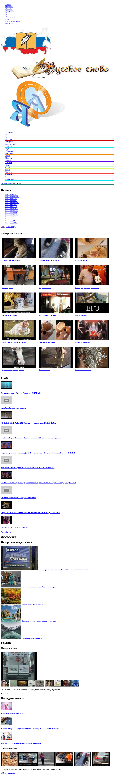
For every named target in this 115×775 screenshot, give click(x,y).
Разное (8, 160)
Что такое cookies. (12, 203)
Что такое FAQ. (11, 213)
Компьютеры (10, 144)
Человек (8, 177)
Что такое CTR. (11, 207)
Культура (8, 146)
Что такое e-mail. (11, 209)
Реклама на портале (12, 21)
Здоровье (8, 139)
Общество (9, 151)
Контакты (9, 23)
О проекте (9, 7)
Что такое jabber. (11, 223)
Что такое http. (10, 217)
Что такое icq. (10, 219)
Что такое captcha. (12, 197)
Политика (9, 153)
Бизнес (8, 134)
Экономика (9, 179)
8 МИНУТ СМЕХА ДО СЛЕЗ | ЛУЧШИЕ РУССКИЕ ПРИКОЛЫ (27, 468)
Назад (3, 227)
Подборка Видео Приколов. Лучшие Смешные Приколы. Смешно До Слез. (31, 438)
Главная (8, 5)
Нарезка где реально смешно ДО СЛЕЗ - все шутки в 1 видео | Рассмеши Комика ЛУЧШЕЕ (38, 453)
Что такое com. (11, 201)
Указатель (9, 132)
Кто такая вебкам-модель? (12, 714)
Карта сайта (5, 693)
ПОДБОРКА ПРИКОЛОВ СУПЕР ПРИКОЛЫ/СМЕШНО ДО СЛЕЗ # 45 (30, 513)
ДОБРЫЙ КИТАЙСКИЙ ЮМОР (14, 528)
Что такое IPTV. (11, 221)
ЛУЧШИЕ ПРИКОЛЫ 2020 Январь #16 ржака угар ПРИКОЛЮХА (28, 423)
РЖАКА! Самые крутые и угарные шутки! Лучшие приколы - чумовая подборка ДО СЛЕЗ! (38, 483)
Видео (7, 19)
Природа (8, 158)
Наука (7, 149)
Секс (7, 165)
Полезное (9, 13)
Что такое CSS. (11, 205)
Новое (7, 15)
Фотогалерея (10, 17)
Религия (8, 163)
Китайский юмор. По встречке (13, 408)
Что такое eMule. (11, 211)
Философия (9, 174)
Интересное (9, 11)
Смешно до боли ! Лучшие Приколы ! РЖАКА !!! (21, 393)
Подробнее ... (6, 532)
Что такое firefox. (11, 215)
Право (7, 156)
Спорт (7, 170)
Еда (6, 137)
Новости (8, 9)
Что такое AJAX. (11, 195)
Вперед (12, 227)
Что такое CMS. (11, 199)
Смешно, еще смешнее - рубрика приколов (18, 498)
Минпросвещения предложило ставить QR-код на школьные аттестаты (30, 729)
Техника (8, 172)
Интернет (9, 141)
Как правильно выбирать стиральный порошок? (21, 743)
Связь (7, 167)
